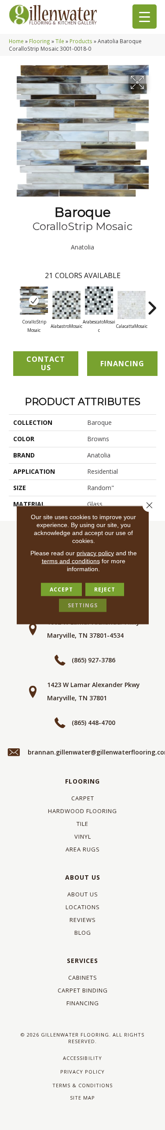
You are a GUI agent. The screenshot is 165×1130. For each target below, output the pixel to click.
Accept (61, 589)
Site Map (82, 1097)
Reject (104, 589)
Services (82, 960)
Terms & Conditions (82, 1085)
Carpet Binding (83, 990)
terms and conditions (71, 561)
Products (81, 41)
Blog (82, 933)
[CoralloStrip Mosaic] (34, 300)
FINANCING (122, 363)
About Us (82, 877)
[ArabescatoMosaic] (99, 300)
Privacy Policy (82, 1071)
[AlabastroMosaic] (66, 305)
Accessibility (82, 1058)
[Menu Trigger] (144, 16)
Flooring (39, 41)
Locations (83, 907)
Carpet (82, 798)
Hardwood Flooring (82, 811)
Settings (83, 605)
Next (151, 303)
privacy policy (95, 553)
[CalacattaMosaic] (131, 305)
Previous (13, 303)
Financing (82, 1003)
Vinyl (82, 836)
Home (16, 41)
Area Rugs (83, 849)
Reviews (83, 920)
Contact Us (45, 363)
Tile (59, 41)
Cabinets (82, 977)
